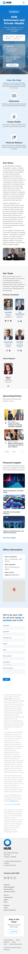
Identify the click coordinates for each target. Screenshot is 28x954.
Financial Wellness (8, 889)
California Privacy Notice (15, 944)
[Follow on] (18, 878)
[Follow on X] (15, 878)
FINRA (6, 699)
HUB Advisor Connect (9, 891)
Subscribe (14, 931)
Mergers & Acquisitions (10, 910)
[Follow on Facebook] (11, 878)
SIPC (10, 699)
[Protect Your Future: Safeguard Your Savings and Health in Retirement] (14, 414)
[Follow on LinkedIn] (5, 878)
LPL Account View (11, 49)
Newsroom (6, 905)
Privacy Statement (8, 939)
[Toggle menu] (23, 2)
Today (14, 451)
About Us (6, 895)
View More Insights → (10, 538)
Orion (7, 52)
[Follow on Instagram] (8, 878)
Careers (6, 907)
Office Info (17, 38)
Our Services (10, 36)
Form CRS (16, 804)
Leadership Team (8, 897)
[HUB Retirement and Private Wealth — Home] (7, 2)
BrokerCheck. (14, 801)
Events (9, 38)
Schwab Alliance (11, 50)
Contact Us (12, 65)
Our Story (20, 36)
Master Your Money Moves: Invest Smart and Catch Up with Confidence (15, 445)
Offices (5, 902)
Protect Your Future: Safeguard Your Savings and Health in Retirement (15, 424)
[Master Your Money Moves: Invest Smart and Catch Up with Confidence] (14, 434)
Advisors (6, 899)
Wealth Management (9, 887)
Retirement (7, 884)
